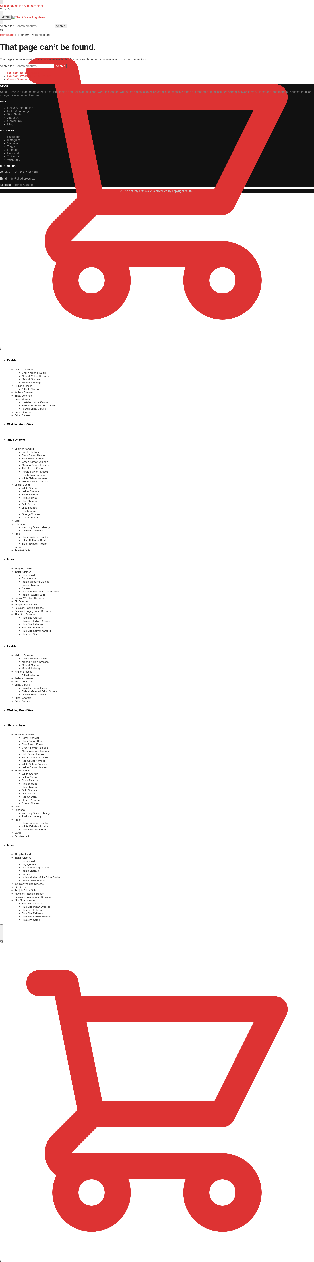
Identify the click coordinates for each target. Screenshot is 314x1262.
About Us (13, 117)
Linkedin (12, 149)
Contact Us (14, 121)
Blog (10, 124)
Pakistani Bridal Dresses (23, 72)
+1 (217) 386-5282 (26, 172)
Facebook (13, 136)
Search (60, 26)
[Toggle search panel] (1, 22)
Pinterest (13, 153)
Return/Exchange (18, 111)
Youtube (12, 143)
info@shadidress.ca (22, 178)
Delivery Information (20, 107)
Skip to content (33, 5)
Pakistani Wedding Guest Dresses (29, 76)
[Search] (1, 932)
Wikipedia (13, 159)
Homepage (7, 34)
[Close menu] (1, 2)
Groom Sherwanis (19, 79)
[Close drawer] (1, 13)
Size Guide (14, 114)
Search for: (7, 26)
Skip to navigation (11, 5)
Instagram (13, 140)
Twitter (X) (13, 156)
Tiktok (11, 146)
